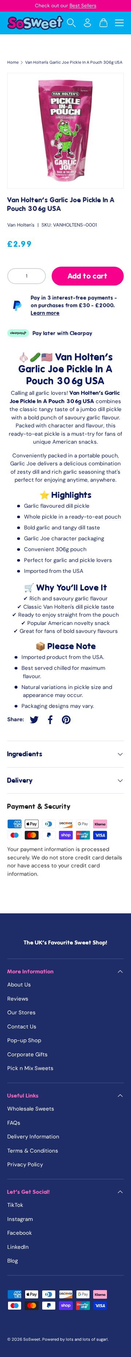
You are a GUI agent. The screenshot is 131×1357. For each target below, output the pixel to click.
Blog (12, 1260)
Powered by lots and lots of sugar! (75, 1339)
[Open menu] (119, 23)
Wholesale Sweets (30, 1108)
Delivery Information (33, 1136)
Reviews (17, 998)
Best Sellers (83, 6)
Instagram (20, 1219)
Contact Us (21, 1026)
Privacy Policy (25, 1164)
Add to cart (88, 276)
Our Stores (21, 1012)
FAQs (13, 1122)
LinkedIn (18, 1247)
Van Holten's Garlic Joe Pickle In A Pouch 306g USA (73, 62)
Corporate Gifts (27, 1054)
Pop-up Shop (24, 1040)
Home (13, 62)
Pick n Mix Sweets (30, 1068)
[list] (65, 130)
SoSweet (31, 1339)
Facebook (19, 1232)
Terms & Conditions (32, 1150)
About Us (19, 984)
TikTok (15, 1205)
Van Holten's (21, 225)
